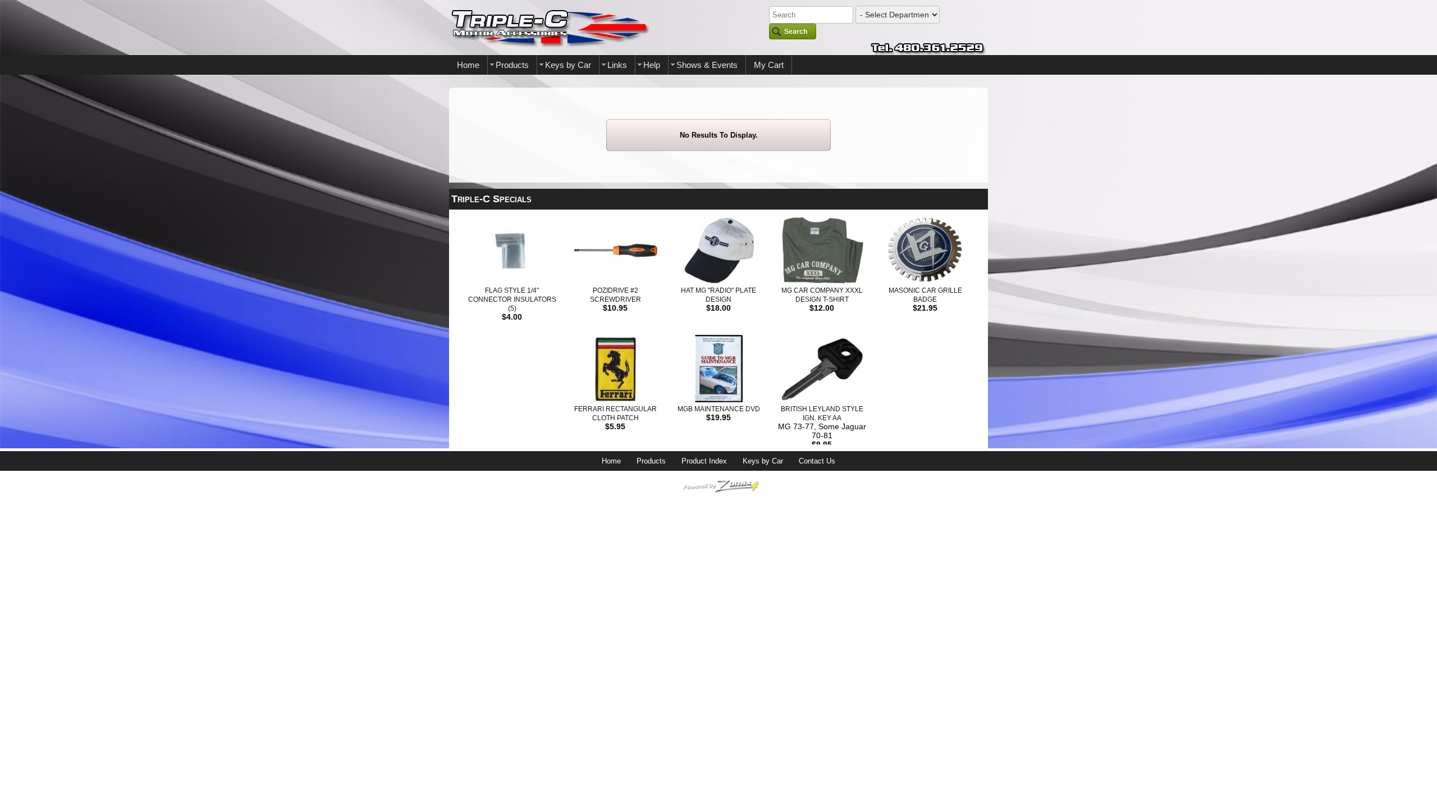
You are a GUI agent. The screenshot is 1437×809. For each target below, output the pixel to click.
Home (468, 65)
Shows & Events (707, 65)
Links (617, 65)
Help (651, 65)
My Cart (769, 65)
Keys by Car (568, 65)
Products (512, 65)
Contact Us (817, 461)
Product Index (704, 461)
